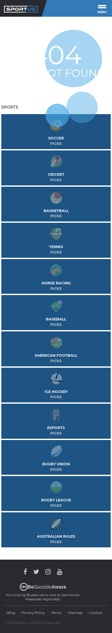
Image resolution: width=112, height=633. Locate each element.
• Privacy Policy (32, 613)
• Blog (10, 613)
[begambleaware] (43, 589)
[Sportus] (21, 8)
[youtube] (58, 571)
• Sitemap (74, 613)
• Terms (55, 613)
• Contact (94, 613)
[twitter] (36, 571)
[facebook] (26, 571)
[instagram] (48, 571)
